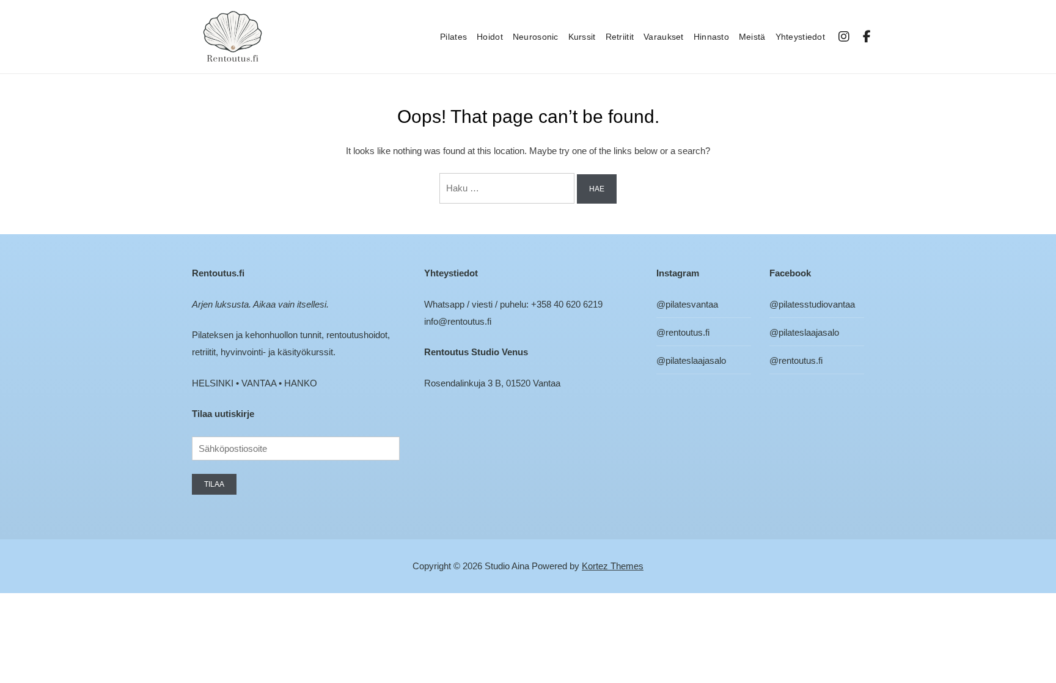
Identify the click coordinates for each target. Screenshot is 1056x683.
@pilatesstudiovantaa (812, 304)
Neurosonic (536, 37)
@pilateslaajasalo (691, 360)
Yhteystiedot (800, 37)
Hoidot (490, 37)
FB (867, 37)
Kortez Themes (613, 566)
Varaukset (664, 37)
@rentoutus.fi (683, 332)
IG (844, 37)
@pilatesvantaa (687, 304)
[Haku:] (508, 188)
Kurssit (582, 37)
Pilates (453, 37)
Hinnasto (711, 37)
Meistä (752, 37)
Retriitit (620, 37)
